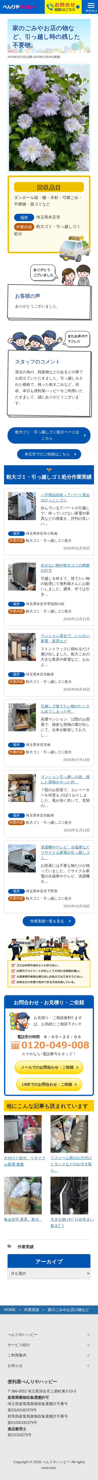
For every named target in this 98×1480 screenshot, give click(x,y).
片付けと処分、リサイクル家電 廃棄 (24, 1161)
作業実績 (26, 1247)
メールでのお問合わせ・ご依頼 (47, 1067)
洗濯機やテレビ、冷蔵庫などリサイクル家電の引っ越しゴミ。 (65, 852)
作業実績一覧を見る (47, 921)
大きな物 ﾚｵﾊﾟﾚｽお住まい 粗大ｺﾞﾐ (72, 1222)
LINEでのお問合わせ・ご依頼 (47, 1084)
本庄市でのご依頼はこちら (47, 454)
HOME (10, 1309)
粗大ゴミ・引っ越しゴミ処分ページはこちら (47, 435)
